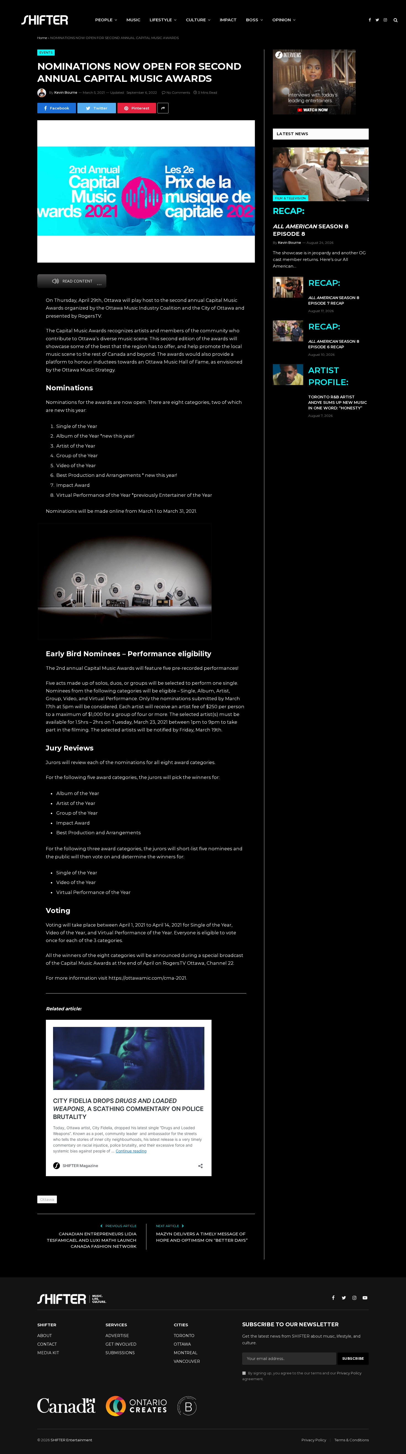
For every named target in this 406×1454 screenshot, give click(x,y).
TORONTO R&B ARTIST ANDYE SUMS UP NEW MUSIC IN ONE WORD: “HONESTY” (337, 387)
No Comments (178, 92)
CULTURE (196, 19)
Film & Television (290, 198)
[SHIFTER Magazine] (44, 19)
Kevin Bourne (65, 92)
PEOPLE (103, 19)
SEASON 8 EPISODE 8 (311, 221)
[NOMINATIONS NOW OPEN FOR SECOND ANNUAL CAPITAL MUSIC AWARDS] (146, 191)
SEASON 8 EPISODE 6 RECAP (333, 335)
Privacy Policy (349, 1373)
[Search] (395, 20)
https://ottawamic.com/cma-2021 (147, 978)
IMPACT (228, 19)
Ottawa (47, 1199)
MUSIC (133, 19)
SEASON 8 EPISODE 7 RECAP (333, 292)
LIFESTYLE (161, 19)
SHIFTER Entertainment (71, 1440)
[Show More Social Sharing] (162, 108)
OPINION (281, 19)
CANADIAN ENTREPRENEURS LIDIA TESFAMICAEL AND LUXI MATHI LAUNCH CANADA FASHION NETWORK (91, 1240)
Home (42, 38)
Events (45, 52)
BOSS (252, 19)
